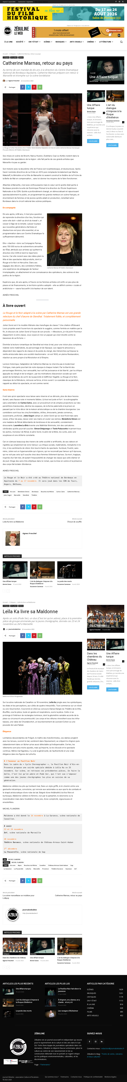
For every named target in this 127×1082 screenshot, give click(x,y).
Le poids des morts (64, 581)
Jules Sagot (8, 495)
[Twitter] (122, 1)
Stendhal (26, 495)
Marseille (17, 495)
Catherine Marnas (73, 492)
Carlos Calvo (60, 492)
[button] (121, 42)
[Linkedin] (101, 1041)
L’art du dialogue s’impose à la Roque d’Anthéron (113, 111)
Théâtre (34, 495)
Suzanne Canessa (36, 586)
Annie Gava (7, 584)
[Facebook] (116, 1)
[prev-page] (4, 591)
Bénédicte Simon (23, 492)
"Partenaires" (45, 1064)
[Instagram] (119, 1)
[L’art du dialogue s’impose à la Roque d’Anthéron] (42, 570)
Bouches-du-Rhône (47, 492)
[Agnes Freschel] (4, 80)
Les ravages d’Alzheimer (68, 1011)
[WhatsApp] (39, 87)
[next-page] (8, 591)
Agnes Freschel (14, 81)
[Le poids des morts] (69, 570)
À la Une (6, 577)
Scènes (21, 57)
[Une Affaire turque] (15, 570)
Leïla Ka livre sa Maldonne (13, 522)
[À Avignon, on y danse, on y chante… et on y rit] (50, 1002)
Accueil (5, 54)
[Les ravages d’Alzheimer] (50, 1014)
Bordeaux (35, 492)
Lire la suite (93, 141)
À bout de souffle (74, 522)
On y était (14, 57)
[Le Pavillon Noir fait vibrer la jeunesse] (50, 991)
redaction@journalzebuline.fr (112, 1048)
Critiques (12, 54)
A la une (12, 492)
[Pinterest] (34, 87)
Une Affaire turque (9, 581)
